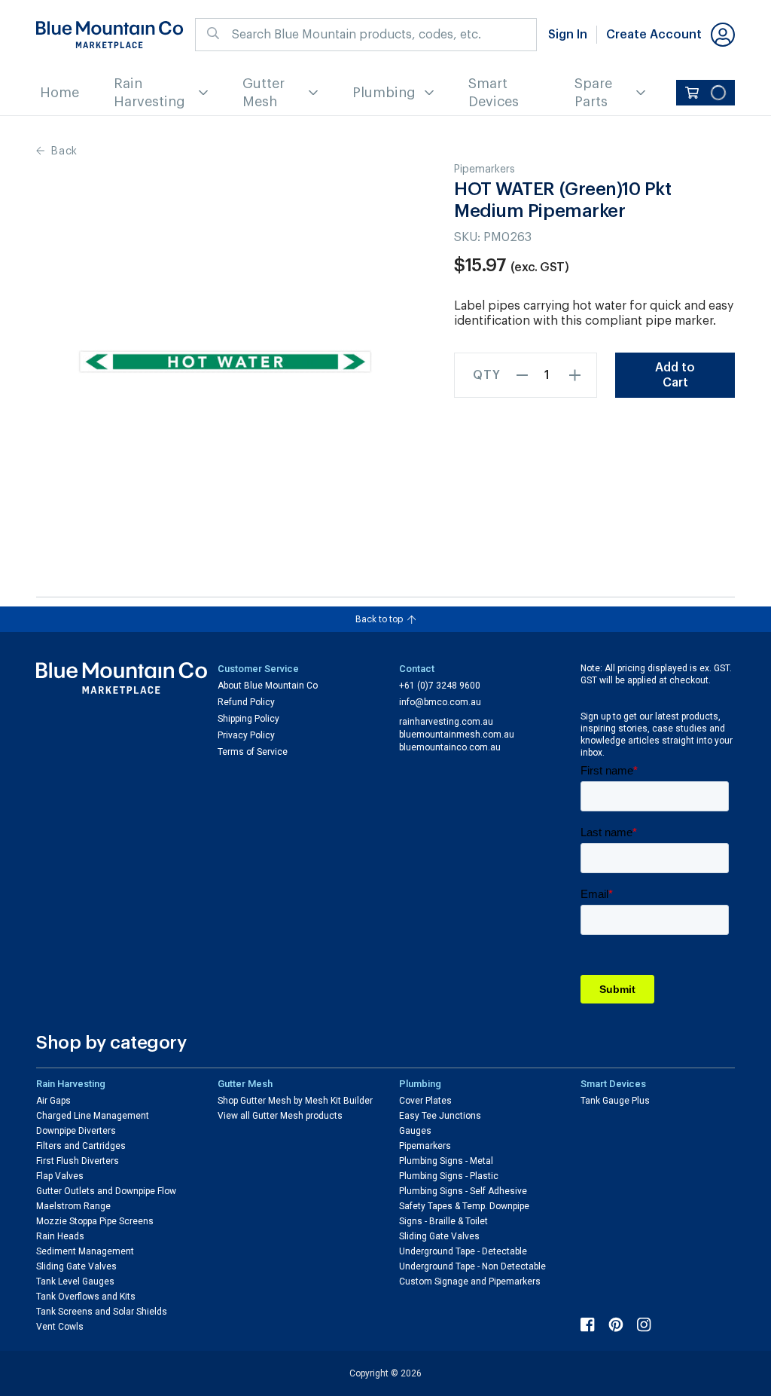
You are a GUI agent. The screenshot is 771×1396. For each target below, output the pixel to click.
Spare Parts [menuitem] (593, 92)
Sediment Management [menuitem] (85, 1251)
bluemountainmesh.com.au (456, 734)
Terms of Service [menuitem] (253, 752)
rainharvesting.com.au (446, 721)
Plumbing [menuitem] (384, 92)
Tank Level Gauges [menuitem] (75, 1281)
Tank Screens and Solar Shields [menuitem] (101, 1311)
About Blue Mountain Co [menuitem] (268, 685)
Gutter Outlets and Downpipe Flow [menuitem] (106, 1191)
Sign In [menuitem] (567, 35)
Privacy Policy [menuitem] (246, 735)
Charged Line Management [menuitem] (92, 1115)
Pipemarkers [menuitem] (425, 1146)
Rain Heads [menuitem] (60, 1236)
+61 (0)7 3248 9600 (439, 685)
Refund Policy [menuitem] (246, 702)
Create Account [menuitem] (654, 35)
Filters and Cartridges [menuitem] (81, 1146)
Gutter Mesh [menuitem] (263, 92)
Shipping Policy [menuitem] (248, 718)
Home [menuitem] (59, 92)
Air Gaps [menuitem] (53, 1100)
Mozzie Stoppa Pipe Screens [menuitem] (95, 1221)
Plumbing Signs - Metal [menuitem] (446, 1161)
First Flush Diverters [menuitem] (77, 1161)
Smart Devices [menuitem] (493, 92)
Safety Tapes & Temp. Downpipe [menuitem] (464, 1206)
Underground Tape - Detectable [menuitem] (463, 1251)
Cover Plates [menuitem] (425, 1100)
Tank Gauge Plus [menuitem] (615, 1100)
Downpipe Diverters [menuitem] (76, 1131)
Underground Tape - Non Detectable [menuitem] (472, 1266)
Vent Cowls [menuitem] (60, 1326)
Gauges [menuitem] (415, 1131)
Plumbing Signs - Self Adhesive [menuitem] (463, 1191)
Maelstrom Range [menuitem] (73, 1206)
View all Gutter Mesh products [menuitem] (280, 1115)
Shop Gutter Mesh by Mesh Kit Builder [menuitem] (295, 1100)
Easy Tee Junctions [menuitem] (440, 1115)
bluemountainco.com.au (450, 747)
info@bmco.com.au (440, 702)
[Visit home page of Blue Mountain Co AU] (122, 678)
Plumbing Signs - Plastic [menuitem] (448, 1176)
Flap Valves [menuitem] (60, 1176)
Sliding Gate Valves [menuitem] (76, 1266)
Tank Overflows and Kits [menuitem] (86, 1296)
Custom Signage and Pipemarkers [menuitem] (470, 1281)
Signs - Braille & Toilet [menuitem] (443, 1221)
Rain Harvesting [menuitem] (149, 92)
